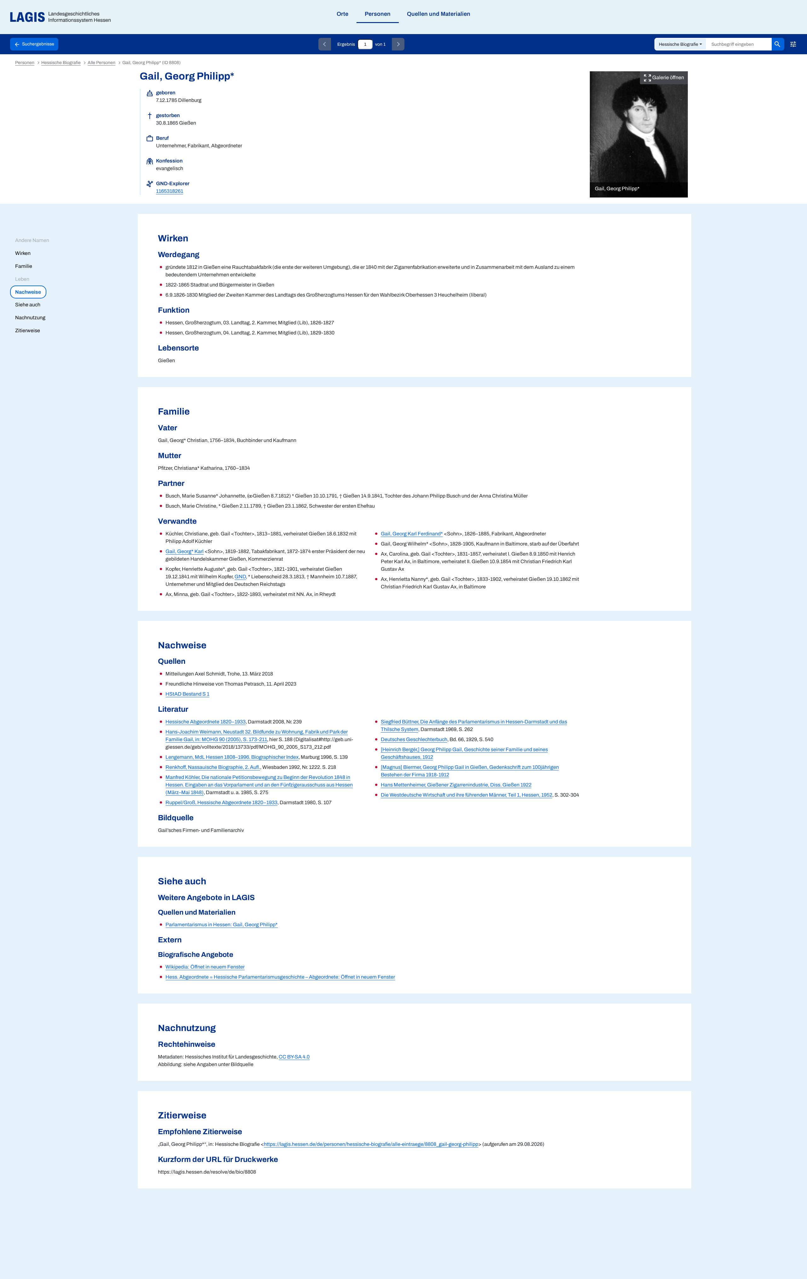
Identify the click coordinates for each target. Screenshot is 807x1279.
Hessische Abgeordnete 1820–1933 (205, 721)
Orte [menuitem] (342, 14)
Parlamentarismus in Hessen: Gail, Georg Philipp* (221, 924)
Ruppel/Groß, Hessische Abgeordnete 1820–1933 (221, 802)
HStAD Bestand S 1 (187, 694)
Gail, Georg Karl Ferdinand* (412, 533)
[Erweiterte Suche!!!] (793, 44)
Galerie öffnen (667, 77)
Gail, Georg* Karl (184, 551)
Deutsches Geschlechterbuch (414, 739)
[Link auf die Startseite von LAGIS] (63, 17)
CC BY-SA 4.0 (294, 1056)
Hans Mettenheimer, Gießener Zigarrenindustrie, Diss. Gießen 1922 (456, 784)
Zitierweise (27, 330)
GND (240, 576)
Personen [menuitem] (378, 14)
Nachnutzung (30, 317)
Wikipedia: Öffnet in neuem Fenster (205, 967)
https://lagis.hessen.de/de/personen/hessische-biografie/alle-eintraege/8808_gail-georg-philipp (371, 1144)
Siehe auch (27, 304)
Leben (22, 279)
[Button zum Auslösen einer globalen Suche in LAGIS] (778, 44)
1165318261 (169, 191)
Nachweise (28, 292)
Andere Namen (32, 240)
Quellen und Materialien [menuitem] (438, 14)
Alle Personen (101, 62)
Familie (23, 266)
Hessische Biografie (678, 44)
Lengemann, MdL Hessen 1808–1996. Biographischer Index (232, 757)
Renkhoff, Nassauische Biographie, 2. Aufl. (212, 767)
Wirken (23, 253)
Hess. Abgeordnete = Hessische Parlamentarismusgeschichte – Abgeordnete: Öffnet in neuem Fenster (280, 977)
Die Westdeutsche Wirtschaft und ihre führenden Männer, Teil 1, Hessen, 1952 (466, 795)
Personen (24, 62)
